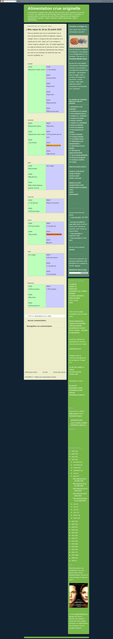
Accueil (45, 372)
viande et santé (74, 176)
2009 (73, 558)
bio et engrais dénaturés (79, 155)
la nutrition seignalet (75, 295)
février (75, 515)
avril (75, 509)
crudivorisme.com (75, 348)
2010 (73, 555)
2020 (73, 527)
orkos (71, 302)
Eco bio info (73, 385)
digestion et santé (75, 183)
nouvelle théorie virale (76, 185)
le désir (74, 162)
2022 (73, 521)
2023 (73, 459)
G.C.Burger (73, 284)
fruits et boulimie (77, 134)
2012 (73, 549)
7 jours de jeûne (75, 217)
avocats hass (54, 111)
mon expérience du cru (78, 113)
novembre (76, 465)
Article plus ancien (59, 372)
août (75, 473)
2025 (73, 454)
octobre (76, 467)
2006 (73, 560)
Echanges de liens (77, 420)
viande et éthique (74, 173)
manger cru (73, 286)
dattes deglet (54, 145)
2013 (73, 546)
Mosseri (77, 266)
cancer (71, 192)
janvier (75, 518)
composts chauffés (78, 159)
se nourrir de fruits (75, 372)
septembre (77, 470)
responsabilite (73, 194)
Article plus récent (31, 372)
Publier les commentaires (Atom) (45, 377)
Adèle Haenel (73, 413)
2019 (73, 530)
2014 (73, 544)
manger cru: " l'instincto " (79, 116)
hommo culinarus (76, 120)
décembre (76, 462)
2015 (73, 541)
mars (75, 512)
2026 (73, 451)
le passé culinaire (77, 136)
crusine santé (73, 374)
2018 (73, 532)
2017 (73, 535)
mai (74, 507)
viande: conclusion (75, 178)
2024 (73, 457)
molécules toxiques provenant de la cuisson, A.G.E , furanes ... (77, 328)
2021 (73, 524)
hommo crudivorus (77, 125)
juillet (75, 476)
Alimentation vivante (75, 388)
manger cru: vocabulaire (79, 123)
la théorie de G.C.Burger (79, 111)
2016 (73, 538)
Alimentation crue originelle (54, 8)
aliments (72, 249)
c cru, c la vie (73, 300)
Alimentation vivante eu (76, 395)
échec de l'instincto (77, 127)
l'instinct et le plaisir (77, 118)
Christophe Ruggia (75, 416)
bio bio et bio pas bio (78, 157)
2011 (73, 552)
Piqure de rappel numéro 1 (78, 166)
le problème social (78, 139)
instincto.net (73, 289)
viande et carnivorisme (76, 171)
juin (74, 504)
